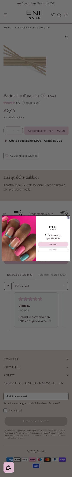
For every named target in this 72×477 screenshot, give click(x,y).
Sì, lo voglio (53, 244)
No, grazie (53, 250)
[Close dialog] (68, 218)
